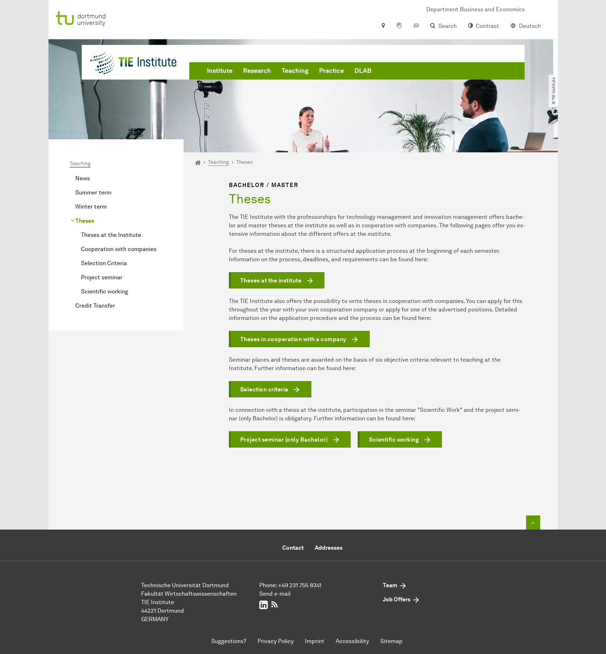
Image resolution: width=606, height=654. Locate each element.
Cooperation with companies (118, 249)
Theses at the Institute (111, 235)
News (82, 178)
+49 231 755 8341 (299, 585)
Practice (331, 71)
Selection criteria (264, 389)
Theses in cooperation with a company (293, 339)
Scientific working (104, 291)
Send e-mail (274, 593)
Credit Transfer (95, 305)
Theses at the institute (271, 280)
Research (257, 71)
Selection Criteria (104, 263)
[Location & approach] (383, 26)
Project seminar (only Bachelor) (284, 439)
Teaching (295, 71)
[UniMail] (416, 26)
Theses (84, 220)
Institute (219, 71)
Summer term (93, 192)
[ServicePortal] (399, 26)
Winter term (91, 206)
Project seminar (101, 277)
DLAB (362, 71)
